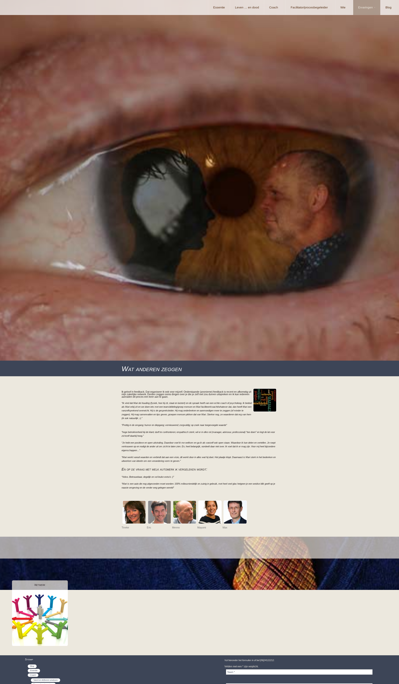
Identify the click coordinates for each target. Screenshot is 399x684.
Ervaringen (365, 7)
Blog (388, 7)
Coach (273, 7)
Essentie (219, 7)
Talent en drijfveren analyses (45, 680)
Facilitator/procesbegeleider (309, 7)
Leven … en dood (247, 7)
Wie (343, 7)
